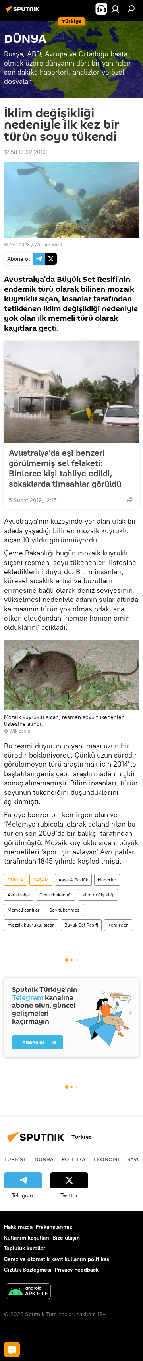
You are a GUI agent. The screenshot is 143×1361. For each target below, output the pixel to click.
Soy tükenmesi (65, 910)
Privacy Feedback (77, 1269)
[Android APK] (28, 1292)
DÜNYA (15, 880)
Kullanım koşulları (26, 1237)
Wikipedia (19, 731)
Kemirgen (118, 925)
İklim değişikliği (97, 895)
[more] (130, 499)
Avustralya (19, 895)
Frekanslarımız (54, 1226)
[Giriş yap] (115, 9)
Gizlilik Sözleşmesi (28, 1269)
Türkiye (15, 1158)
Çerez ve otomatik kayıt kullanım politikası (57, 1259)
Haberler (107, 880)
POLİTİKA (73, 1158)
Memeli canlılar (24, 910)
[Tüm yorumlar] (12, 1349)
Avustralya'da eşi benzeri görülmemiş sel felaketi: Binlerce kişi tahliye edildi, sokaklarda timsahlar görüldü (65, 468)
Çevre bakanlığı (55, 895)
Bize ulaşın (66, 1237)
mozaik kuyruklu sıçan (31, 925)
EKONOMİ (106, 1158)
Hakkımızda (18, 1226)
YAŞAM (41, 880)
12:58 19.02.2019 (25, 152)
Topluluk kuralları (25, 1248)
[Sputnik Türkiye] (24, 11)
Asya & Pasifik (73, 880)
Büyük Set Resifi (81, 925)
